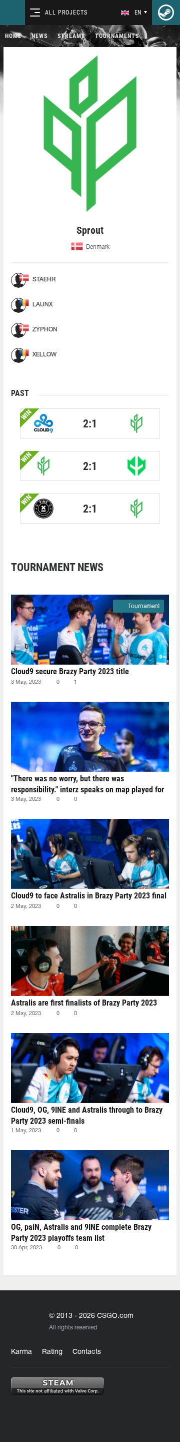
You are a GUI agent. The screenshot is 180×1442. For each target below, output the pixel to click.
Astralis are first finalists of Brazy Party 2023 (84, 1003)
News (40, 36)
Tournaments (117, 36)
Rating (52, 1352)
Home (13, 36)
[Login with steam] (166, 12)
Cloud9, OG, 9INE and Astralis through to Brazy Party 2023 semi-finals (86, 1115)
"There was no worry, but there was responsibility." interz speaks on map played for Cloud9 (87, 784)
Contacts (86, 1352)
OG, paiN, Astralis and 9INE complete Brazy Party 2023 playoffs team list (81, 1232)
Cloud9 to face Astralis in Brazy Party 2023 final (88, 895)
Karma (21, 1352)
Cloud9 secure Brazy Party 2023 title (70, 671)
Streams (71, 36)
